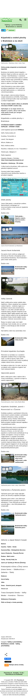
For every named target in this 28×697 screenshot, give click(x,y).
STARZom (21, 130)
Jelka (2, 582)
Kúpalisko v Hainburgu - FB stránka (12, 163)
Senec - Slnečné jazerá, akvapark (11, 585)
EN (5, 30)
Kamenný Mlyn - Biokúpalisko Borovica (13, 550)
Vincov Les (4, 588)
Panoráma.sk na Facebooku (14, 674)
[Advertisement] (14, 9)
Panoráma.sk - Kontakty (11, 673)
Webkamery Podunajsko (8, 599)
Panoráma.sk (20, 680)
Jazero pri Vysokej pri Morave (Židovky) (13, 562)
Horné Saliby (5, 579)
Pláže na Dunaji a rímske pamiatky (11, 602)
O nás (21, 673)
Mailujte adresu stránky (16, 664)
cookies (20, 689)
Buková (3, 543)
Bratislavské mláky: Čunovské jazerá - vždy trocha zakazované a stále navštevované (21, 458)
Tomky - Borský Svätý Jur (9, 559)
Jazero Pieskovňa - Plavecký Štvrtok (12, 553)
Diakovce (4, 576)
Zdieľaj (8, 658)
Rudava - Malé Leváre (7, 556)
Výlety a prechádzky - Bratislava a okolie (14, 25)
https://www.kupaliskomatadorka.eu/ (12, 160)
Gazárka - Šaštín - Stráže (8, 547)
